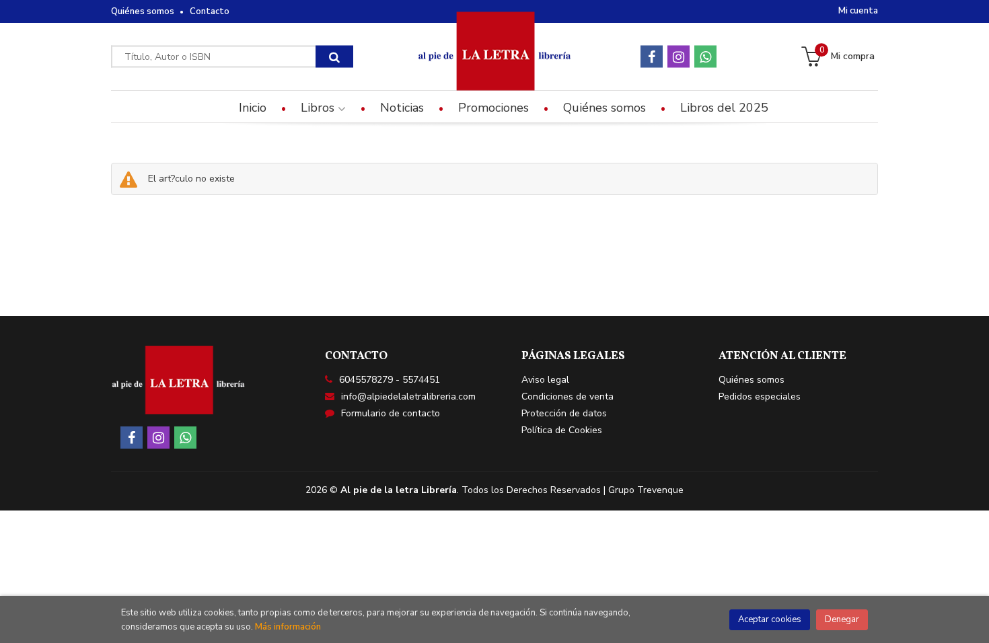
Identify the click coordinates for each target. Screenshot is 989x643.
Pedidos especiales (760, 396)
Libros (319, 108)
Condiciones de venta (567, 396)
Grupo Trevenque (646, 490)
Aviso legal (545, 379)
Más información (288, 627)
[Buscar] (334, 57)
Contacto (209, 11)
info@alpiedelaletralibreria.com (408, 396)
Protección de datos (564, 413)
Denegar (842, 619)
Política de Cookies (561, 430)
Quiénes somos (142, 11)
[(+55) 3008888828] (705, 57)
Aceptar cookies (769, 619)
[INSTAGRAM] (678, 57)
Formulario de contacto (390, 413)
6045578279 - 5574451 (389, 379)
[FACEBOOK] (651, 57)
